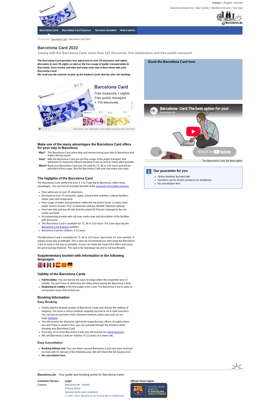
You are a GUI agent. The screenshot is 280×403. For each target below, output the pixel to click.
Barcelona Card (49, 30)
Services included (105, 30)
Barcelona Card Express (76, 30)
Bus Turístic (202, 8)
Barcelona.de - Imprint (77, 384)
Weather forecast (220, 8)
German (237, 2)
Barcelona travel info (182, 8)
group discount (115, 332)
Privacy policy (72, 388)
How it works (127, 30)
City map (237, 8)
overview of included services (112, 186)
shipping (53, 318)
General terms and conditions (81, 392)
